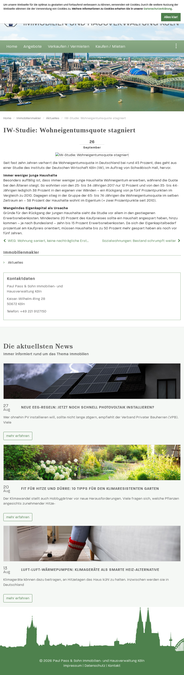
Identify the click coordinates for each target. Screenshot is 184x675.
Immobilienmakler (29, 118)
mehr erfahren (17, 436)
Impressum (73, 666)
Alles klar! (171, 17)
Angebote (33, 46)
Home (12, 46)
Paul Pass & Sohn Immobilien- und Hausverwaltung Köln (99, 661)
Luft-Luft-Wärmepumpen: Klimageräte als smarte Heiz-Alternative (90, 570)
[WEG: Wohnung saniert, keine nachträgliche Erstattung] (5, 241)
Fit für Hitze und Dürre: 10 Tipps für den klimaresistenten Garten (90, 488)
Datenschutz (95, 666)
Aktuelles (52, 118)
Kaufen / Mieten (110, 46)
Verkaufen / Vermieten (68, 46)
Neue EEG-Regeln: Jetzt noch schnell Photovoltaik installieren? (87, 407)
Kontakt (114, 666)
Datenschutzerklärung (158, 8)
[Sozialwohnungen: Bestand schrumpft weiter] (179, 241)
